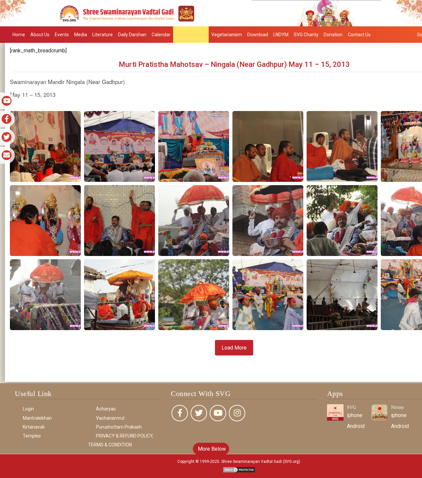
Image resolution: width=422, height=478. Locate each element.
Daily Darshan (132, 34)
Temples (32, 435)
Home (19, 34)
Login (28, 408)
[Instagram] (237, 413)
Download (257, 34)
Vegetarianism (226, 34)
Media (80, 34)
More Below (211, 449)
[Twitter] (199, 413)
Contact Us (359, 34)
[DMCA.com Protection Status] (239, 469)
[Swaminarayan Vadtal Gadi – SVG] (211, 13)
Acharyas (106, 408)
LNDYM (280, 34)
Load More (234, 348)
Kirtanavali (34, 427)
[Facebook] (179, 413)
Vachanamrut (110, 418)
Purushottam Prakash (119, 427)
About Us (39, 34)
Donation (333, 34)
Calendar (161, 34)
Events (62, 34)
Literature (102, 34)
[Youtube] (218, 413)
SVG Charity (306, 34)
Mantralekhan (191, 34)
